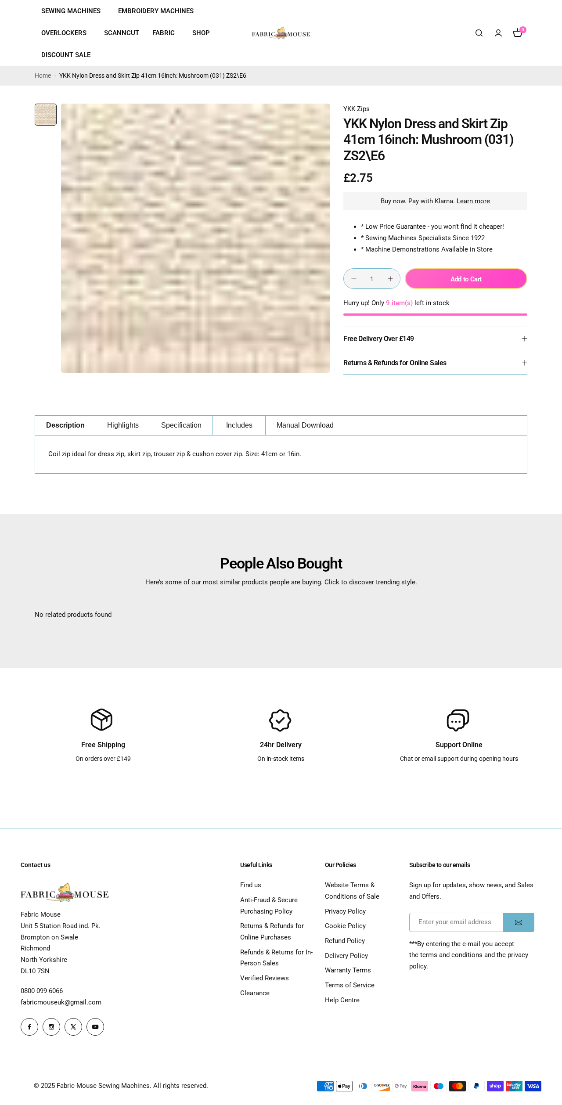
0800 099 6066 (42, 991)
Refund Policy (345, 941)
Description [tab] (65, 425)
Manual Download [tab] (305, 425)
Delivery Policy (346, 956)
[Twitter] (73, 1027)
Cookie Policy (345, 926)
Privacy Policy (345, 911)
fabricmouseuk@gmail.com (61, 1002)
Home (43, 75)
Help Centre (342, 1000)
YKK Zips (356, 109)
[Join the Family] (518, 922)
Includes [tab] (239, 425)
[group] (195, 238)
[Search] (479, 33)
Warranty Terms (348, 970)
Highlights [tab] (123, 425)
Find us (250, 885)
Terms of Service (350, 985)
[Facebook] (29, 1027)
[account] (498, 33)
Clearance (255, 993)
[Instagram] (51, 1027)
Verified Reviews (264, 978)
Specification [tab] (181, 425)
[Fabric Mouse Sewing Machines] (281, 33)
